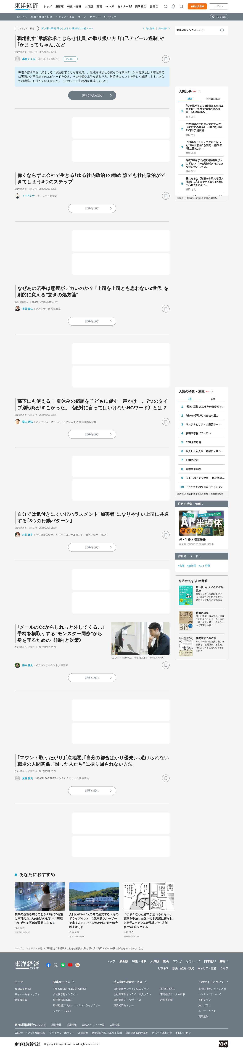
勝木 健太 (27, 665)
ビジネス (22, 16)
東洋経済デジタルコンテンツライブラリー (77, 1005)
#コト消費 (204, 565)
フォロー (70, 59)
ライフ (82, 16)
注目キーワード (188, 556)
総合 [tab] (190, 98)
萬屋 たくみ (29, 59)
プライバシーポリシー (61, 1032)
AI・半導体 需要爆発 (192, 539)
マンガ (110, 6)
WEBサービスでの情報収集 (30, 1032)
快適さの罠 (202, 612)
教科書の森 (166, 999)
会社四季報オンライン (65, 994)
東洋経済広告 (167, 988)
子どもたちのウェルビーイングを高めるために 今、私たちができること (205, 486)
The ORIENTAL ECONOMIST (69, 988)
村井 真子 (27, 534)
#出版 (181, 565)
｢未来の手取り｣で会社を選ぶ (202, 415)
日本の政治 (192, 460)
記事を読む (92, 208)
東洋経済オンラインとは (190, 30)
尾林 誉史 (27, 778)
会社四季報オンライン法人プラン (132, 994)
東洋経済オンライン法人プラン (131, 988)
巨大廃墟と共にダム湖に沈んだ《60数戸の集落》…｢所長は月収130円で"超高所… (204, 127)
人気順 (89, 6)
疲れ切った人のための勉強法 (210, 589)
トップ (48, 6)
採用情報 (72, 1024)
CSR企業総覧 (193, 442)
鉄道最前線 (21, 999)
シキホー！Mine (62, 1010)
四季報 (139, 6)
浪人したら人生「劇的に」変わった (205, 451)
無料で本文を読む (92, 95)
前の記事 (150, 28)
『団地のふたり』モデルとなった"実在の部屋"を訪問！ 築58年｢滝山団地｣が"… (204, 145)
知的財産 (83, 1032)
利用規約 (203, 1016)
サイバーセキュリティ (27, 994)
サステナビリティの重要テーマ (203, 424)
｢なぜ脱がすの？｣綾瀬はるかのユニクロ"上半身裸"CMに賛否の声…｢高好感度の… (205, 109)
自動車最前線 (193, 469)
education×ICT (23, 988)
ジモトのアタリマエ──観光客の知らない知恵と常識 (205, 477)
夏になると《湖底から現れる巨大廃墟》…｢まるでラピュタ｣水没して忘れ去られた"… (205, 181)
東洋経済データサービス (127, 999)
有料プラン (204, 999)
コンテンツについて (209, 994)
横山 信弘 (27, 421)
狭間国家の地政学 (206, 638)
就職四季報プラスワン (198, 433)
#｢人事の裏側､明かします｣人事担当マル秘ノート (67, 28)
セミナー (123, 6)
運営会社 (56, 1024)
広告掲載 (115, 1024)
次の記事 (162, 28)
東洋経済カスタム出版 (172, 994)
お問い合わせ (183, 1032)
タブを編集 (220, 17)
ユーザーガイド (207, 1010)
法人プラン (204, 1005)
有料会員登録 (197, 6)
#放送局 (191, 565)
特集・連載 (74, 6)
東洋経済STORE (62, 999)
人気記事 (185, 91)
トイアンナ (28, 195)
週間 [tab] (213, 399)
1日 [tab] (190, 398)
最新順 (60, 6)
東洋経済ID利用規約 (137, 1032)
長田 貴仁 (27, 308)
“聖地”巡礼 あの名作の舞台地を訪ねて (205, 406)
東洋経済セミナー (124, 1005)
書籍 (152, 6)
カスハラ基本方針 (162, 1032)
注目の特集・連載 (189, 503)
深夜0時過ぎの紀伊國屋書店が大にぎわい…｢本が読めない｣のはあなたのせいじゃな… (205, 163)
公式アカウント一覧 (93, 1024)
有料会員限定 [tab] (213, 98)
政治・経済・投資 (41, 16)
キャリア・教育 (65, 16)
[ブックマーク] (166, 59)
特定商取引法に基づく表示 (107, 1032)
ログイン (218, 6)
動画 (99, 6)
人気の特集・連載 (192, 391)
